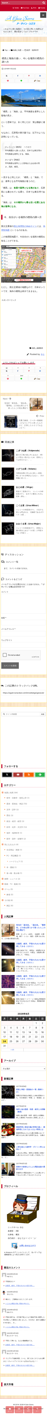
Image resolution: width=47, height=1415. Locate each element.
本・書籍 (12, 867)
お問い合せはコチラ (27, 1245)
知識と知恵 (17, 50)
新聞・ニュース (12, 879)
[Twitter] (6, 76)
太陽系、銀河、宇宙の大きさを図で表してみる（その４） (30, 977)
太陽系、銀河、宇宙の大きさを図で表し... (20, 1286)
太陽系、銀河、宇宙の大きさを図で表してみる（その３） (30, 993)
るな (43, 354)
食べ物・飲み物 (14, 873)
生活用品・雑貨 (14, 850)
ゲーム (8, 889)
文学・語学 (13, 809)
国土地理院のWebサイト (25, 226)
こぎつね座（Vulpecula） (28, 450)
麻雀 (10, 894)
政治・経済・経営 (15, 821)
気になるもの (11, 844)
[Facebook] (18, 76)
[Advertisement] (23, 321)
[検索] (44, 3)
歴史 (10, 815)
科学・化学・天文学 (17, 827)
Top (6, 50)
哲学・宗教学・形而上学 (18, 798)
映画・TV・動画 (12, 884)
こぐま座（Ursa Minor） (28, 505)
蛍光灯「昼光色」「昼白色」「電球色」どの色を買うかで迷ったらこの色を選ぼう (30, 927)
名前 (3, 618)
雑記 (10, 905)
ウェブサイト (6, 640)
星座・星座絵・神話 (17, 804)
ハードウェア (16, 861)
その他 (8, 900)
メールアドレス (8, 629)
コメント (4, 592)
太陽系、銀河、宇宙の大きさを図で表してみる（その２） (30, 944)
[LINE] (21, 81)
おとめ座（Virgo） (25, 487)
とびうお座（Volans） (27, 468)
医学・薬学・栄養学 (16, 839)
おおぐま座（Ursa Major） (29, 523)
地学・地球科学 (33, 50)
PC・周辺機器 (14, 856)
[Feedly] (40, 774)
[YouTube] (18, 774)
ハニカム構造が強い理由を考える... (17, 1303)
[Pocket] (7, 81)
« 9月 (12, 1050)
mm (8, 1312)
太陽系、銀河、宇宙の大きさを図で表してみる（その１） (30, 961)
